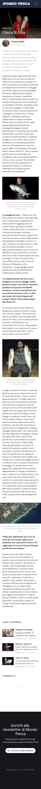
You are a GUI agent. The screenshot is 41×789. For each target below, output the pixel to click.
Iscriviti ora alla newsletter (22, 750)
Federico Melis (17, 41)
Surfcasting (7, 28)
